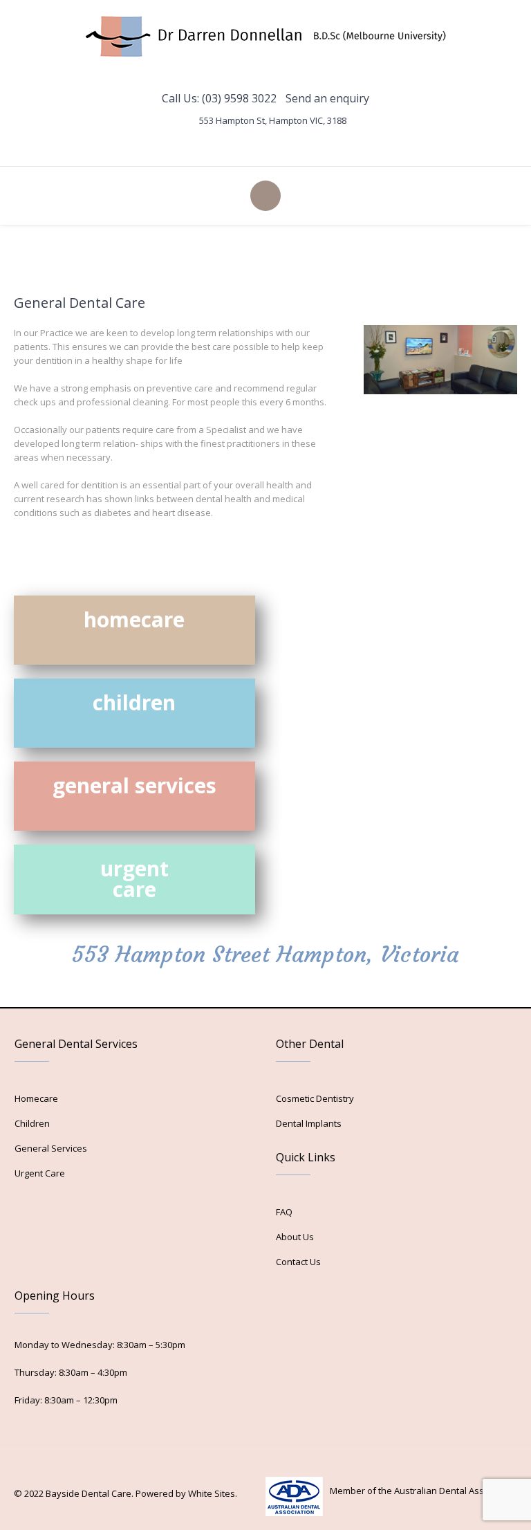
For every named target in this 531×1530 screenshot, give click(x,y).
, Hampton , (272, 120)
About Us (295, 1237)
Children (32, 1123)
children (134, 702)
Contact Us (298, 1261)
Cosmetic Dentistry (315, 1098)
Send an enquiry (327, 98)
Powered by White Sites (185, 1493)
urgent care (134, 878)
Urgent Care (40, 1173)
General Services (51, 1148)
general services (134, 785)
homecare (134, 619)
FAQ (284, 1212)
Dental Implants (309, 1123)
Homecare (36, 1098)
